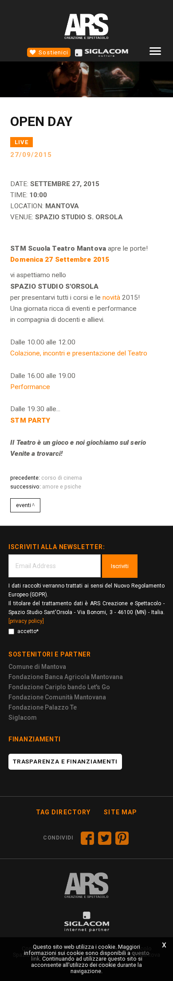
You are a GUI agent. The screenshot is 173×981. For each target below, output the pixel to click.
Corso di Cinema (61, 477)
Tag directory (63, 812)
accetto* (28, 631)
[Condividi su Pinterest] (122, 838)
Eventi (23, 505)
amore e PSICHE (61, 486)
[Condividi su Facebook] (87, 838)
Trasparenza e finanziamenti (65, 761)
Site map (120, 812)
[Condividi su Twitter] (105, 838)
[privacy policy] (26, 621)
